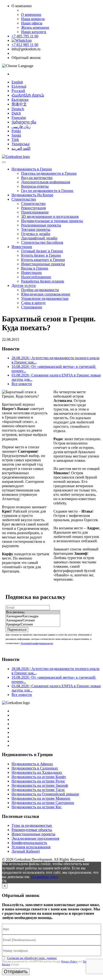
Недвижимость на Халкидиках (36, 772)
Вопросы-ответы (35, 186)
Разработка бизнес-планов (42, 281)
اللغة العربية (20, 148)
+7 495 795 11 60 (24, 36)
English (17, 82)
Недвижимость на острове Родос (38, 781)
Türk (15, 140)
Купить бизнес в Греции (41, 255)
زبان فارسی (21, 127)
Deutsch (17, 109)
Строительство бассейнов (42, 242)
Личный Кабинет (25, 851)
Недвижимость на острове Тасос (38, 790)
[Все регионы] (33, 612)
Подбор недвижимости (40, 290)
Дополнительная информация (45, 182)
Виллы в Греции (34, 268)
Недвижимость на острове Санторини (42, 803)
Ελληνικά (18, 86)
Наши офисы (31, 23)
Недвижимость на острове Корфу (38, 777)
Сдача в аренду (33, 303)
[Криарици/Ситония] (33, 625)
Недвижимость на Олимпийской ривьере (45, 794)
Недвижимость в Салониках (34, 768)
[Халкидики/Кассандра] (33, 616)
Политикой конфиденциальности (37, 643)
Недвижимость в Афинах (32, 764)
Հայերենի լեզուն (27, 95)
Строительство (23, 199)
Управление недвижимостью (45, 298)
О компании (31, 14)
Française (18, 118)
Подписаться (16, 629)
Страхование (31, 307)
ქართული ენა (23, 122)
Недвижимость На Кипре (32, 195)
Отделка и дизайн (35, 234)
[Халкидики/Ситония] (33, 621)
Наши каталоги (33, 32)
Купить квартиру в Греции (43, 260)
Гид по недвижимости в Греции (47, 191)
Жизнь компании (35, 27)
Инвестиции (21, 247)
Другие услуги (23, 285)
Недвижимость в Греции (31, 169)
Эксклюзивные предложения (35, 838)
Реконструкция (33, 208)
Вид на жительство (36, 178)
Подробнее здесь (44, 877)
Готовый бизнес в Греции (42, 251)
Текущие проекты (35, 229)
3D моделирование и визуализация (50, 216)
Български (20, 100)
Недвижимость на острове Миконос (40, 798)
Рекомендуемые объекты (31, 830)
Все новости (21, 384)
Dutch (16, 113)
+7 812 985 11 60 (24, 45)
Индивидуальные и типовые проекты (52, 221)
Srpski (16, 135)
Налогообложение (36, 277)
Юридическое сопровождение (45, 294)
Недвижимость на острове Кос (36, 807)
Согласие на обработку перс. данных (32, 958)
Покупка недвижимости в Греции (49, 173)
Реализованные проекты (41, 225)
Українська (20, 144)
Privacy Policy (69, 961)
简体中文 (19, 104)
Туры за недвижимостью (31, 825)
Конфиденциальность (29, 843)
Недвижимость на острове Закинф (39, 785)
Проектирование (35, 212)
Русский (18, 91)
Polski (16, 131)
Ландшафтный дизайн (39, 238)
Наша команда (33, 19)
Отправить (16, 971)
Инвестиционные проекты (43, 264)
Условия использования (30, 847)
